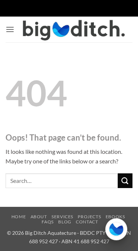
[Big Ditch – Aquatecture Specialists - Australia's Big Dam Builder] (73, 29)
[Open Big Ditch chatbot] (116, 229)
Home (18, 216)
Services (62, 216)
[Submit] (125, 180)
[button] (10, 29)
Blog (64, 222)
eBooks (115, 216)
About (39, 216)
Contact (87, 222)
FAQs (47, 222)
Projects (89, 216)
